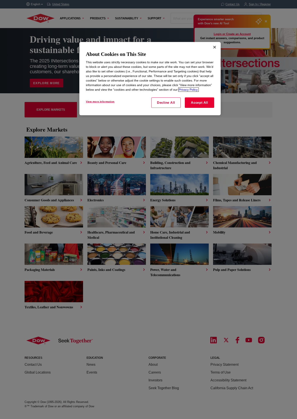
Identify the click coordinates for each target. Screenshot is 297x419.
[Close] (214, 47)
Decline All (166, 102)
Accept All (199, 102)
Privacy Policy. (188, 89)
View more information (100, 101)
